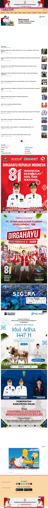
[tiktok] (31, 484)
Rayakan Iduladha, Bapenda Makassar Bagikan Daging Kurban (14, 96)
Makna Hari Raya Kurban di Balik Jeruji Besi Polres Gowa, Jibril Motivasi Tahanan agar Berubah (20, 51)
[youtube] (29, 484)
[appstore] (19, 489)
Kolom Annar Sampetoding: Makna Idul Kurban (11, 104)
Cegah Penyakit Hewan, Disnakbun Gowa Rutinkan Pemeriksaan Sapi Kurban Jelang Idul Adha (20, 89)
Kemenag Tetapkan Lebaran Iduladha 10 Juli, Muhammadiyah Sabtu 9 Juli (17, 127)
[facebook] (17, 484)
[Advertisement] (24, 35)
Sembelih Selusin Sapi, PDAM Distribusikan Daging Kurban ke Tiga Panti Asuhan (18, 66)
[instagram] (26, 484)
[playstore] (28, 489)
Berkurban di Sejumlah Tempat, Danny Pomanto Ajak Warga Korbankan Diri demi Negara (20, 111)
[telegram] (24, 484)
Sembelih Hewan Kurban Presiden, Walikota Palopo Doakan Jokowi (15, 134)
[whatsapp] (22, 484)
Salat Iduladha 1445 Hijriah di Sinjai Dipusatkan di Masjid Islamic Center (16, 119)
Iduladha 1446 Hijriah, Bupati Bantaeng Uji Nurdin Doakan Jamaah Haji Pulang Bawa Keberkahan (19, 74)
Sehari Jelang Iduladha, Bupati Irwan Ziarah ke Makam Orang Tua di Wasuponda (18, 81)
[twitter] (19, 484)
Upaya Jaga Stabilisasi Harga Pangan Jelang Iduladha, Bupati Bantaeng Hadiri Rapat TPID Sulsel (20, 58)
